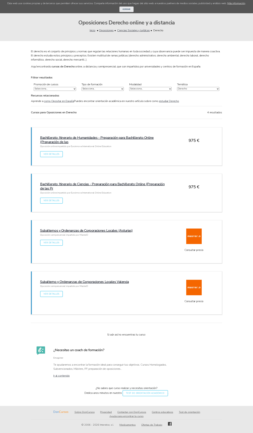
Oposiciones (106, 30)
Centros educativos (162, 412)
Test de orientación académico (145, 393)
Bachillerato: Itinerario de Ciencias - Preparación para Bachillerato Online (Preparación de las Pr (102, 186)
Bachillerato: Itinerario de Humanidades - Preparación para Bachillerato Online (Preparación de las (97, 139)
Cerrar (127, 9)
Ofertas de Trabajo (151, 424)
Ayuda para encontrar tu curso (126, 416)
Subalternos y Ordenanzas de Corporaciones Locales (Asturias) (86, 230)
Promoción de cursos (46, 84)
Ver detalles (51, 154)
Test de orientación (189, 412)
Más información (236, 3)
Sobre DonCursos (85, 412)
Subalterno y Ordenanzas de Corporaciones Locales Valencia (84, 281)
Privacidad (106, 412)
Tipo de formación (92, 84)
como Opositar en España (59, 101)
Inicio (92, 30)
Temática (182, 84)
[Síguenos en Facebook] (170, 424)
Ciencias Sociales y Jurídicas (133, 30)
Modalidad (135, 84)
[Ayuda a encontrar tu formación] (41, 362)
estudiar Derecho (169, 101)
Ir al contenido (61, 376)
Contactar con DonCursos (131, 412)
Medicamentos (127, 424)
